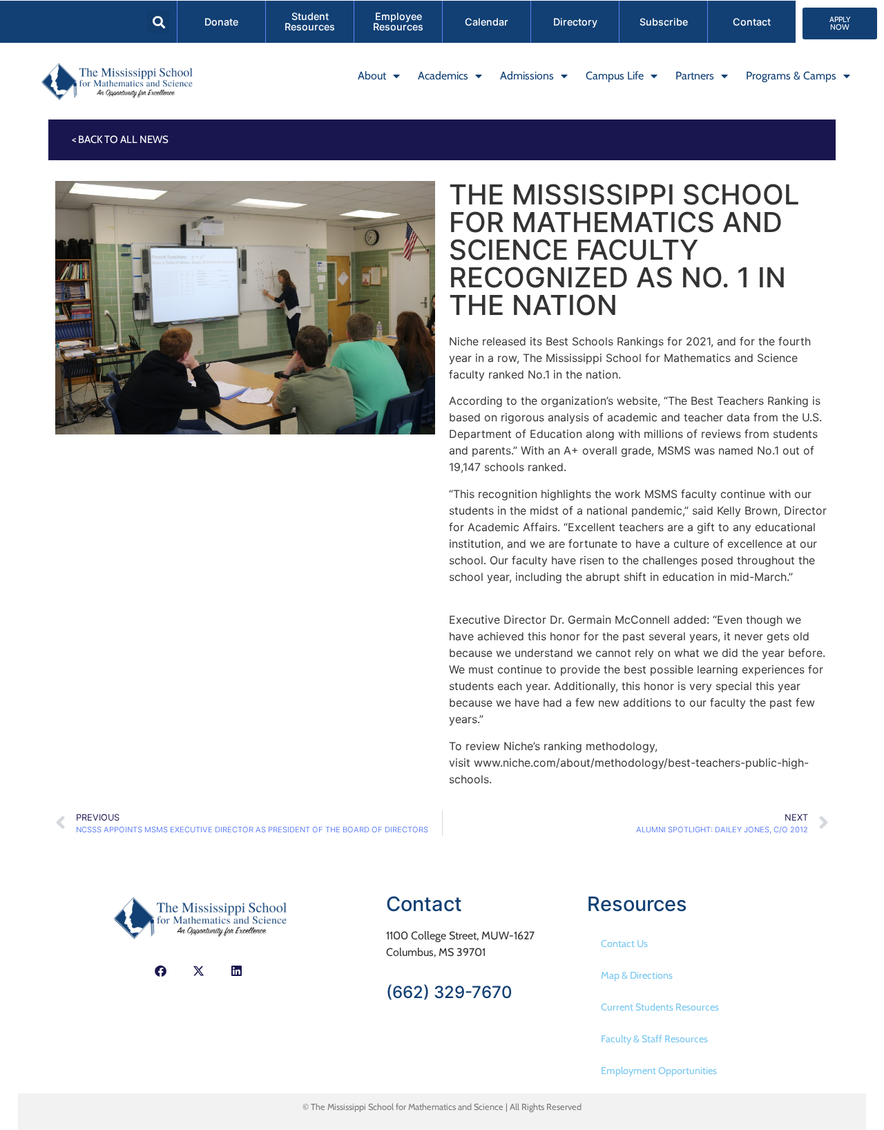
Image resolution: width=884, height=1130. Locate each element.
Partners (694, 75)
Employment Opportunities (659, 1070)
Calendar (486, 22)
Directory (575, 22)
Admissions (527, 75)
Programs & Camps (791, 75)
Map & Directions (637, 975)
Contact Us (624, 943)
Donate (221, 22)
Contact (752, 22)
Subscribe (664, 22)
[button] (158, 21)
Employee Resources (398, 21)
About (372, 75)
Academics (443, 75)
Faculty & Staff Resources (654, 1039)
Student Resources (310, 21)
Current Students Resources (660, 1007)
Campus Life (615, 75)
